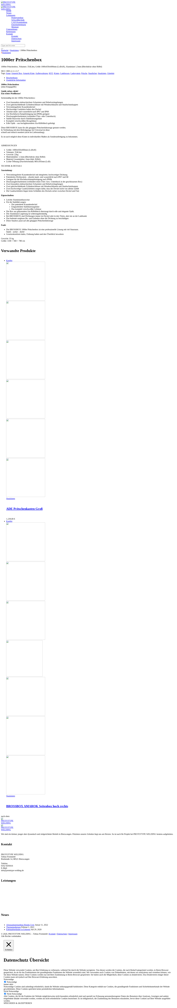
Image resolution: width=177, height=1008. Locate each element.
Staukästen (14, 50)
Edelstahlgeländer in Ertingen (18, 929)
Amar (8, 73)
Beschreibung (11, 78)
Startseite (4, 50)
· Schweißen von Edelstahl (12, 893)
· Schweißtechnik (8, 898)
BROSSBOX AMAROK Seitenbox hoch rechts (37, 806)
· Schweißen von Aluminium (13, 891)
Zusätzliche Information (16, 80)
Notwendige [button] (9, 979)
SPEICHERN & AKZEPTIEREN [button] (18, 1003)
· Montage (5, 905)
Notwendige (12, 982)
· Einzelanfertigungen (10, 902)
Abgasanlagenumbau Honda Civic (20, 925)
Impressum (72, 934)
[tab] (91, 78)
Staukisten (102, 73)
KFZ (51, 73)
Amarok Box (16, 73)
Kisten (56, 73)
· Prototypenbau (7, 895)
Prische (84, 73)
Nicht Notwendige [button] (11, 991)
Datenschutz (62, 934)
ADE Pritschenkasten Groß (24, 508)
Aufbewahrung (41, 73)
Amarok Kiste (28, 73)
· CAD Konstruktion (9, 900)
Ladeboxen (64, 73)
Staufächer (92, 73)
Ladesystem (75, 73)
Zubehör (110, 73)
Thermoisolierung (13, 927)
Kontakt (52, 934)
